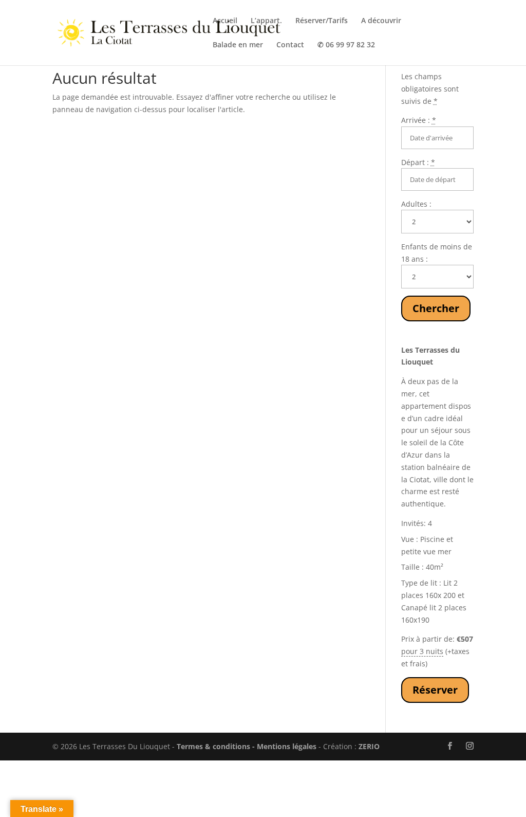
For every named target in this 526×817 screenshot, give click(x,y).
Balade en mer (238, 45)
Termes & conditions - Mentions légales (246, 746)
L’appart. (266, 21)
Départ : (418, 162)
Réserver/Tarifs (321, 21)
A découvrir (381, 21)
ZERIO (369, 746)
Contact (290, 45)
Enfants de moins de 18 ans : (436, 253)
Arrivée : (418, 120)
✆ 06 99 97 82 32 (346, 45)
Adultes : (416, 204)
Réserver (435, 690)
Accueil (225, 21)
